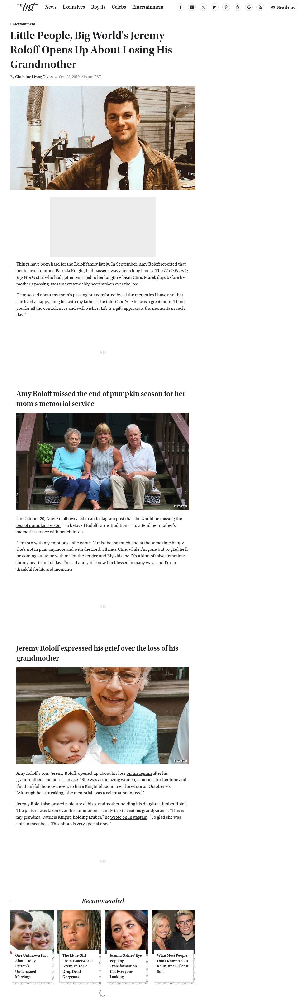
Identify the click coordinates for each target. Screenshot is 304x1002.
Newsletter (286, 7)
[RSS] (260, 7)
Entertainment (148, 7)
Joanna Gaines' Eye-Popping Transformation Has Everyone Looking (126, 966)
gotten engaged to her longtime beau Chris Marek (109, 277)
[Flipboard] (214, 7)
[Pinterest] (226, 7)
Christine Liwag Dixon (34, 77)
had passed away (102, 270)
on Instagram (139, 773)
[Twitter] (203, 7)
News (51, 7)
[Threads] (237, 7)
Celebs (119, 7)
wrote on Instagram (128, 817)
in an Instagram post (104, 518)
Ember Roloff (174, 804)
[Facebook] (180, 7)
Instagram (186, 186)
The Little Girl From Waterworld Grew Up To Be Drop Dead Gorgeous (77, 966)
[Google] (249, 7)
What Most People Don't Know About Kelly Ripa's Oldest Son (172, 963)
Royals (98, 7)
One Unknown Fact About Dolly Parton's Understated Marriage (31, 966)
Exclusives (74, 7)
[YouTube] (192, 7)
